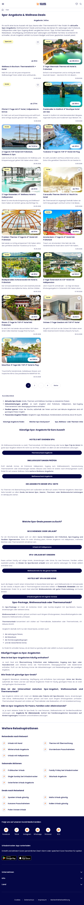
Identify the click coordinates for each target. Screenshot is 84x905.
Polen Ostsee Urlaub (17, 809)
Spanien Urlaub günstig (18, 797)
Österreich (62, 587)
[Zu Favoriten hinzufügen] (38, 42)
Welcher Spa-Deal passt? (39, 422)
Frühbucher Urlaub (16, 770)
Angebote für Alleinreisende (28, 713)
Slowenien (71, 587)
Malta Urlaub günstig (58, 797)
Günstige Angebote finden (13, 422)
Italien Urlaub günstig (58, 803)
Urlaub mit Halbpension (42, 547)
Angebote (38, 20)
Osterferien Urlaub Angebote (21, 782)
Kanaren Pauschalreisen (19, 803)
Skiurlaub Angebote (58, 776)
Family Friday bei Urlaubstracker (63, 770)
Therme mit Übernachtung (61, 743)
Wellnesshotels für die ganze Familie (42, 571)
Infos (46, 20)
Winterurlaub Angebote (18, 749)
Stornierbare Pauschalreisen (62, 749)
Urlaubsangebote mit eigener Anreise (42, 597)
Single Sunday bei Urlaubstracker (23, 776)
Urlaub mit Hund (15, 743)
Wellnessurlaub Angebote (42, 476)
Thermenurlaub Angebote (42, 453)
